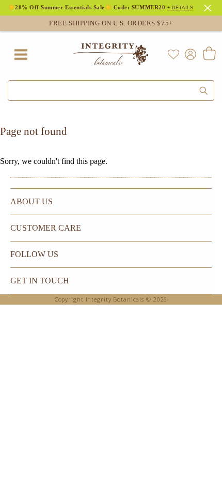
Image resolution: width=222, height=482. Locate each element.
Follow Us (34, 254)
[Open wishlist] (173, 54)
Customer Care (45, 227)
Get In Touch (39, 280)
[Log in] (188, 53)
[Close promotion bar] (209, 6)
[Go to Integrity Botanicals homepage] (111, 54)
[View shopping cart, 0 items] (209, 54)
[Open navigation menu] (21, 54)
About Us (31, 201)
